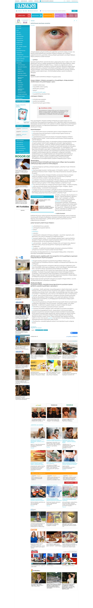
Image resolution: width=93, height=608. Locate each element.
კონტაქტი (36, 1)
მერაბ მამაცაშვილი (20, 146)
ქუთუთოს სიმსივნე (39, 330)
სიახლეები (18, 28)
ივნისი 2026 (26, 122)
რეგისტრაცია (75, 1)
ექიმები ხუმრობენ (20, 58)
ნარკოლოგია (19, 44)
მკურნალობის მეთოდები (21, 89)
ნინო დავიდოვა (19, 142)
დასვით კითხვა (69, 482)
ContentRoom (72, 341)
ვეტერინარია (21, 71)
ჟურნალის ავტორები (21, 101)
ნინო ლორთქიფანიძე (20, 148)
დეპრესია (35, 231)
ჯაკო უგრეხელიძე (20, 150)
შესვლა (68, 1)
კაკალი (50, 318)
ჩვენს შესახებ (24, 1)
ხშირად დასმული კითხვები (47, 1)
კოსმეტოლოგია (19, 54)
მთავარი (17, 1)
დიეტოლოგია (19, 42)
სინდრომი (20, 86)
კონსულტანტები (20, 140)
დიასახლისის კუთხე (22, 75)
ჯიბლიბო (46, 330)
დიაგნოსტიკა (19, 98)
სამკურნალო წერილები (36, 485)
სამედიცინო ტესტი (20, 96)
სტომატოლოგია (20, 36)
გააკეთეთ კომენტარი (72, 336)
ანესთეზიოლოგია (22, 92)
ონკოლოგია (19, 52)
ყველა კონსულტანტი (24, 152)
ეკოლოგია (20, 82)
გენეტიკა (20, 69)
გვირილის (57, 201)
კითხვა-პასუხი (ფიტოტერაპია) (38, 473)
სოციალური (20, 84)
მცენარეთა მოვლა (22, 73)
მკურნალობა (25, 128)
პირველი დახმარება (22, 94)
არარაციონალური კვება (39, 92)
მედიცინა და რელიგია (21, 78)
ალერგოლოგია (19, 40)
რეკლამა (31, 1)
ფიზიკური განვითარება (21, 135)
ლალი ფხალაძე (19, 144)
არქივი (17, 122)
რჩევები (19, 80)
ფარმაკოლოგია (21, 64)
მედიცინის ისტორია (22, 67)
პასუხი (65, 116)
